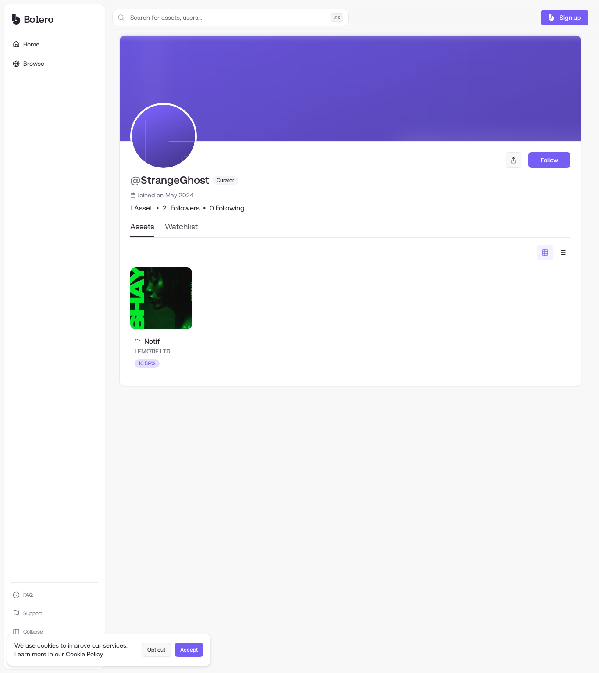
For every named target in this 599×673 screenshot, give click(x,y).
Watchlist (181, 226)
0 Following (227, 208)
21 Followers (181, 208)
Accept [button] (189, 650)
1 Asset (141, 208)
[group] (553, 252)
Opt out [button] (156, 650)
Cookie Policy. (85, 654)
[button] (564, 17)
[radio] (545, 252)
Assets (142, 226)
